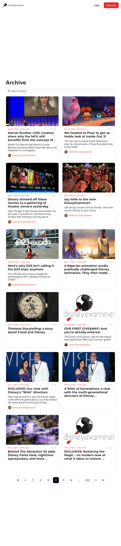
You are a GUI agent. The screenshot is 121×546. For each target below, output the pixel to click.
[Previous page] (25, 480)
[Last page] (103, 480)
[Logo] (4, 5)
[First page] (18, 480)
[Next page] (96, 480)
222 (87, 480)
